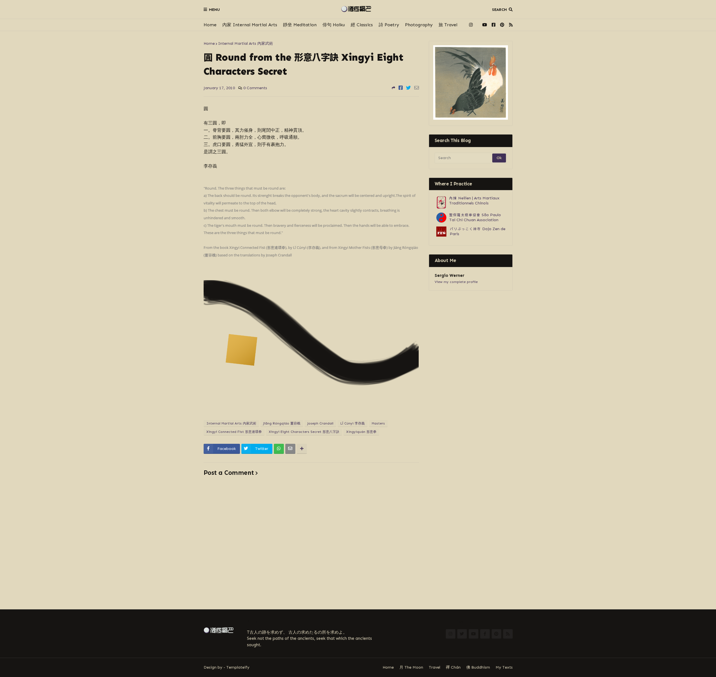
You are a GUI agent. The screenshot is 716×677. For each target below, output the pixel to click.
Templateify (237, 667)
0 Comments (255, 88)
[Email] (416, 87)
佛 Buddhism (478, 667)
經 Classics (362, 24)
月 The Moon (411, 667)
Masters (378, 423)
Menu (214, 9)
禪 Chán (453, 667)
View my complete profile (456, 282)
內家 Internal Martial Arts (249, 24)
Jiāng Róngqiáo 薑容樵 (281, 423)
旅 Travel (448, 24)
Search (499, 9)
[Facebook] (401, 87)
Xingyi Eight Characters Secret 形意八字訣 (304, 432)
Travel (434, 667)
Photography (419, 24)
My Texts (504, 667)
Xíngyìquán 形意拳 (361, 432)
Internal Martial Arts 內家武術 (245, 43)
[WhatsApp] (279, 449)
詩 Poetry (389, 24)
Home (210, 24)
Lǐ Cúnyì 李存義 (352, 423)
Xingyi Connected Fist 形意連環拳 (234, 432)
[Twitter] (408, 87)
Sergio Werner (449, 275)
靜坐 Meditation (300, 24)
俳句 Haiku (333, 24)
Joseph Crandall (320, 423)
